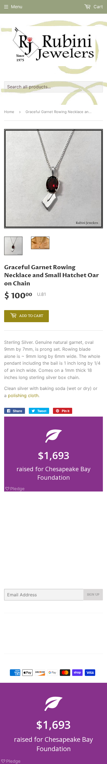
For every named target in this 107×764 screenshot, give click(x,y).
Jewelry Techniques (56, 627)
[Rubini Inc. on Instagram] (78, 645)
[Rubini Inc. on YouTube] (97, 645)
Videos (71, 635)
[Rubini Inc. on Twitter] (37, 645)
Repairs (85, 627)
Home (9, 111)
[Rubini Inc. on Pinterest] (56, 645)
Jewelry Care (22, 627)
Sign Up (93, 595)
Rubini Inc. (56, 661)
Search (19, 621)
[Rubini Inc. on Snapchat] (87, 645)
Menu (16, 6)
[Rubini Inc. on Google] (67, 645)
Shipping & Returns (43, 635)
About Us (39, 621)
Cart (97, 6)
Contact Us (62, 621)
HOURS (83, 621)
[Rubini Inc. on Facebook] (46, 645)
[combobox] (53, 86)
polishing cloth (23, 395)
